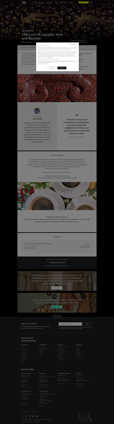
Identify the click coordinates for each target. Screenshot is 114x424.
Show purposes (52, 67)
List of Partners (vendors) (42, 63)
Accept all (62, 67)
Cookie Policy (50, 57)
